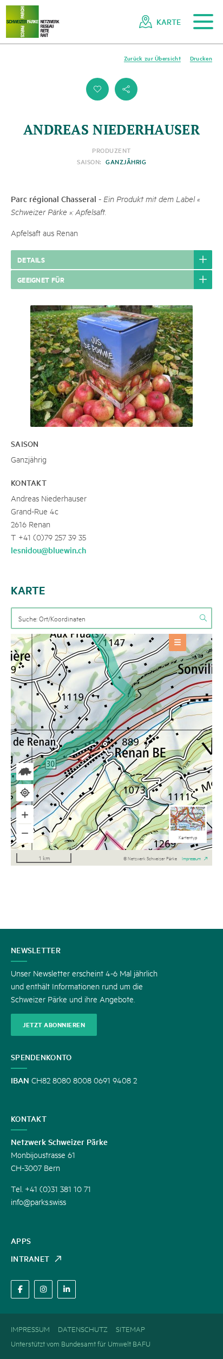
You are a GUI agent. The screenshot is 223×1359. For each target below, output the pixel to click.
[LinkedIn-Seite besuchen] (66, 1289)
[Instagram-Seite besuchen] (43, 1289)
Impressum (191, 857)
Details (31, 259)
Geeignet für (41, 279)
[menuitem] (159, 21)
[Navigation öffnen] (203, 22)
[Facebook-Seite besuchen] (20, 1289)
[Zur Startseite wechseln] (32, 22)
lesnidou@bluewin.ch (48, 549)
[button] (97, 89)
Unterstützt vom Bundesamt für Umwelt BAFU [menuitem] (80, 1343)
